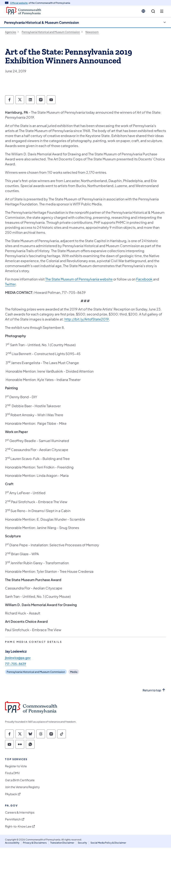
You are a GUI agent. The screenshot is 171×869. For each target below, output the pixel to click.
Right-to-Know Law (18, 826)
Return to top (152, 690)
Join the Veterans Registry (22, 787)
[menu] (161, 11)
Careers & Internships (19, 812)
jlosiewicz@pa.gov (17, 657)
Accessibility (12, 842)
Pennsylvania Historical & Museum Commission (41, 22)
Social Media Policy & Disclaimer (108, 842)
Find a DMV (12, 773)
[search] (153, 11)
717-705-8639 (15, 664)
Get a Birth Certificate (20, 780)
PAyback (11, 794)
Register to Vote (16, 766)
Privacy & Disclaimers (35, 842)
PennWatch (13, 819)
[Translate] (143, 11)
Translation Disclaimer (62, 842)
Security (82, 842)
